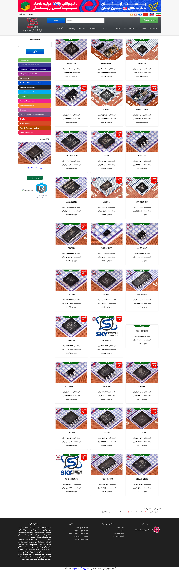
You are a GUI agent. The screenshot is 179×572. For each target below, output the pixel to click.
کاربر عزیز (30, 14)
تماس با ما (82, 29)
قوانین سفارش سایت (80, 540)
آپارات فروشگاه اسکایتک (143, 530)
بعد (109, 512)
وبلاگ (105, 29)
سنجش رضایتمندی (34, 177)
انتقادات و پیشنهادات (80, 537)
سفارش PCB (129, 29)
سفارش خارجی (141, 29)
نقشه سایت (120, 528)
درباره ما (93, 29)
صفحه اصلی (153, 29)
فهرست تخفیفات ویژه (34, 168)
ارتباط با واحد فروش (81, 531)
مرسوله (117, 29)
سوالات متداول (119, 534)
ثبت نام (60, 29)
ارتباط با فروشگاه (82, 528)
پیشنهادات (71, 29)
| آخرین (105, 512)
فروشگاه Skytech (79, 568)
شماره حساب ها (118, 537)
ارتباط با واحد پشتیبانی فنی (78, 534)
